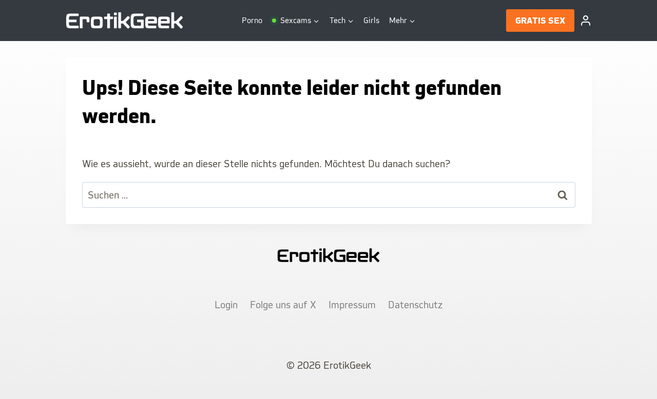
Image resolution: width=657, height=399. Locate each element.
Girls (371, 20)
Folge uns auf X (283, 304)
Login (226, 304)
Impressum (352, 304)
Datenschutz (415, 304)
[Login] (585, 20)
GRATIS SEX (540, 20)
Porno (252, 20)
